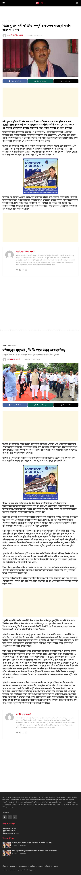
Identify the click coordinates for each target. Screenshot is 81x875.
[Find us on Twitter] (10, 817)
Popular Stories (12, 21)
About (4, 866)
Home (4, 21)
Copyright (12, 866)
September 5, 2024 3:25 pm (32, 359)
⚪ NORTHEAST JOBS (9, 831)
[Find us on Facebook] (5, 817)
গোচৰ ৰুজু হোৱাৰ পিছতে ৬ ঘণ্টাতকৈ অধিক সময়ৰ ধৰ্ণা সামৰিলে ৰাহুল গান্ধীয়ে (32, 843)
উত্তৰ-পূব (9, 345)
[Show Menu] (4, 3)
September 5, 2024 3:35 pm (35, 35)
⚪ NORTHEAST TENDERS (11, 833)
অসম (14, 345)
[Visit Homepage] (40, 3)
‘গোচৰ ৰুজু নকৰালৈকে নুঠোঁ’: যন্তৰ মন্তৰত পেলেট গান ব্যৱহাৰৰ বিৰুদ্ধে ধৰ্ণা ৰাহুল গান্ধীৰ (34, 851)
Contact (55, 866)
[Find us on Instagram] (15, 817)
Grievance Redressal (44, 866)
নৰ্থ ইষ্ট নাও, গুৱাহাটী (14, 359)
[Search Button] (77, 3)
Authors (32, 866)
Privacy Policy (23, 866)
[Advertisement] (40, 13)
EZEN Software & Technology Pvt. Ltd (26, 870)
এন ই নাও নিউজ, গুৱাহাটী (16, 35)
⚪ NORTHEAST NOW (10, 828)
